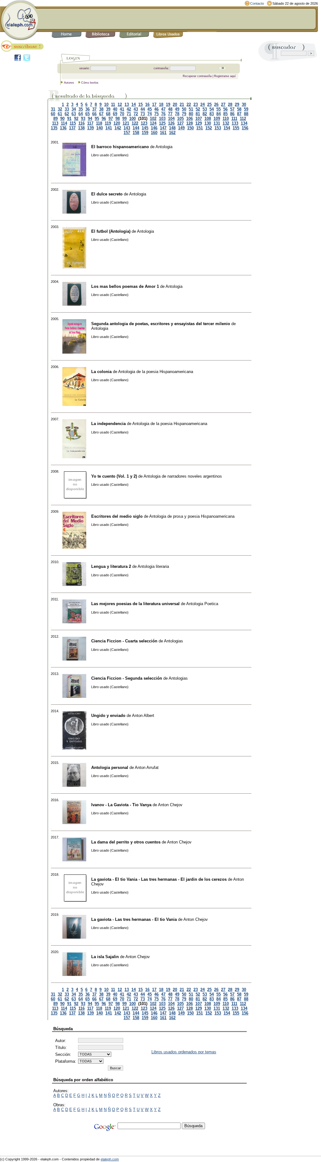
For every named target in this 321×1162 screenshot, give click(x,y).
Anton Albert (143, 715)
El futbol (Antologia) (110, 231)
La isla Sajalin (105, 956)
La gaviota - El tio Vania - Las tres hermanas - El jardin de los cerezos (159, 879)
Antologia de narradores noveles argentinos (183, 476)
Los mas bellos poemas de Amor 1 (125, 286)
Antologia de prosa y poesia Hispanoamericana (191, 516)
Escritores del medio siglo (117, 516)
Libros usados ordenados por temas (183, 1052)
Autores (69, 82)
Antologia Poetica (202, 603)
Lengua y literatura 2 (111, 566)
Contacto (257, 3)
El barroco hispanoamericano (120, 146)
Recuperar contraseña (197, 76)
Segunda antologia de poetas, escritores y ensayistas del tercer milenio (160, 323)
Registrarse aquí (225, 76)
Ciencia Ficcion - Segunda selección (126, 678)
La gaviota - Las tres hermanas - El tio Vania (134, 919)
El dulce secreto (107, 194)
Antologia (163, 146)
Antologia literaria (153, 566)
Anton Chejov (170, 804)
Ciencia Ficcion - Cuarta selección (124, 641)
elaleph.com (110, 1159)
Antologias (173, 641)
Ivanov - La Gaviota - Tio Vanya (121, 804)
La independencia (108, 423)
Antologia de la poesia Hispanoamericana (155, 371)
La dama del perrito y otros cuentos (125, 842)
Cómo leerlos (89, 82)
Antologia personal (109, 767)
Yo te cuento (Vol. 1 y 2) (114, 476)
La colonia (101, 371)
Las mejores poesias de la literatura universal (135, 603)
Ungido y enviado (108, 715)
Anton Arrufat (147, 767)
